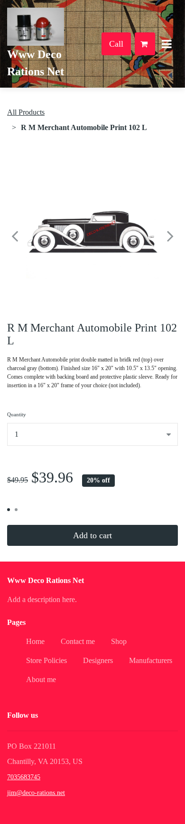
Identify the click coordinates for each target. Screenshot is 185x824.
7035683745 (23, 777)
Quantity (16, 414)
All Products (26, 112)
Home (35, 641)
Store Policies (46, 660)
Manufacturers (150, 660)
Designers (98, 660)
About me (41, 679)
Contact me (78, 641)
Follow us (22, 715)
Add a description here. (42, 599)
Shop (119, 641)
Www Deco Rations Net (45, 580)
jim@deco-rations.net (36, 792)
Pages (16, 622)
